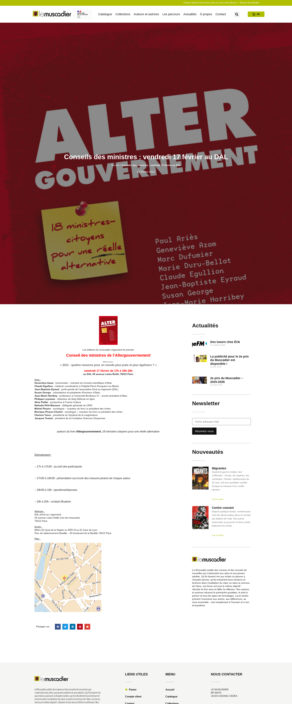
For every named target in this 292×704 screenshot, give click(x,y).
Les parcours (171, 14)
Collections (122, 14)
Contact (220, 14)
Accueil (115, 165)
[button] (237, 14)
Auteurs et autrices (146, 14)
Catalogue (105, 14)
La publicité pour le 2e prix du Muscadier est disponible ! (229, 360)
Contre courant (223, 507)
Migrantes (219, 468)
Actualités (190, 14)
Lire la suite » (218, 499)
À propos (206, 14)
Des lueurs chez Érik (225, 342)
